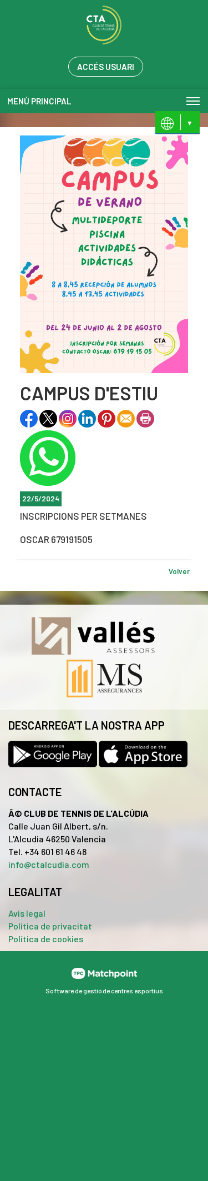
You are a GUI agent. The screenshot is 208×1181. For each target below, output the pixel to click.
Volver (179, 571)
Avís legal (26, 913)
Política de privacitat (50, 926)
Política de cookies (45, 938)
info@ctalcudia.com (48, 864)
